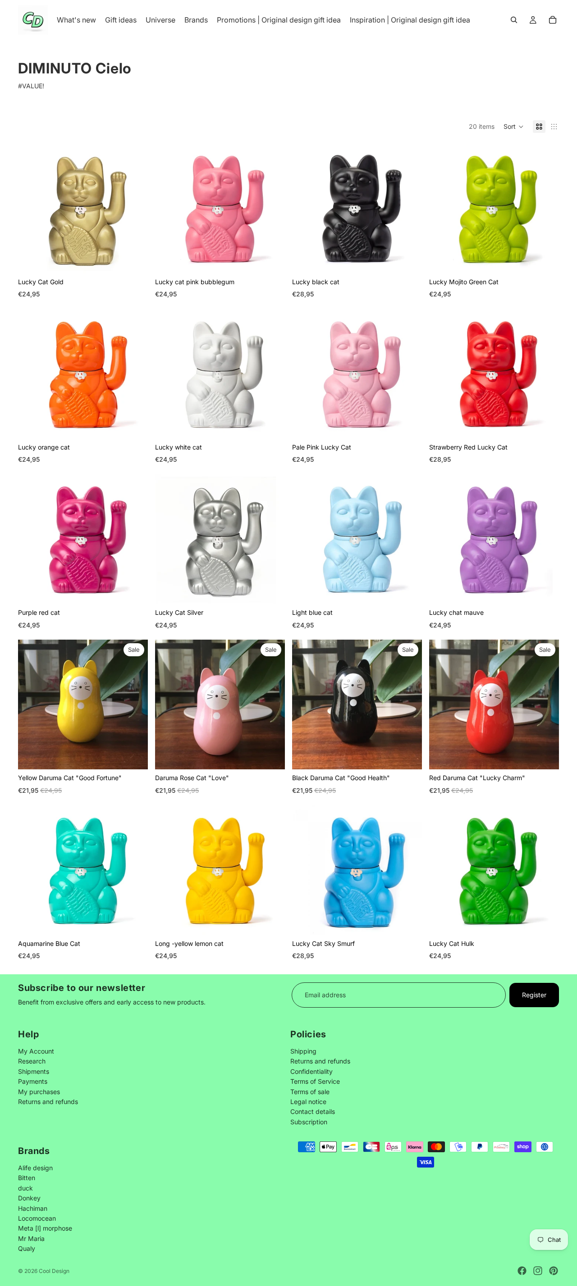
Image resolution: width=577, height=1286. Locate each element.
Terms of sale (310, 1091)
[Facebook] (522, 1270)
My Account (36, 1051)
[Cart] (553, 20)
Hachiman (32, 1208)
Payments (32, 1081)
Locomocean (37, 1218)
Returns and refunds (48, 1101)
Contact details (312, 1111)
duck (25, 1188)
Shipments (33, 1071)
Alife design (35, 1168)
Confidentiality (311, 1071)
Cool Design (54, 1271)
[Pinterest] (553, 1270)
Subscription (308, 1121)
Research (32, 1061)
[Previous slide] (31, 208)
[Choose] (134, 259)
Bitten (26, 1177)
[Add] (134, 756)
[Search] (514, 20)
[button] (514, 126)
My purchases (39, 1091)
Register (534, 995)
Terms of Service (315, 1081)
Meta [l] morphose (45, 1228)
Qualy (26, 1248)
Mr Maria (31, 1238)
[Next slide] (134, 208)
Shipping (303, 1051)
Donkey (29, 1198)
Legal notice (308, 1101)
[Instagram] (537, 1270)
